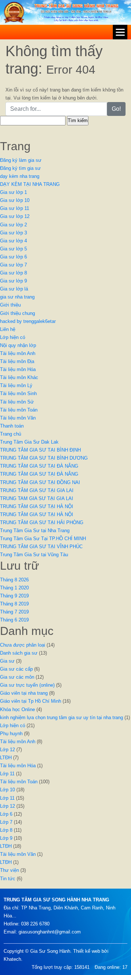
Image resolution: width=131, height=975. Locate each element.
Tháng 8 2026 (14, 579)
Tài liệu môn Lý (16, 385)
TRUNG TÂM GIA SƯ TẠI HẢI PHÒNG (41, 522)
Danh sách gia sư (18, 653)
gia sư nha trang (17, 297)
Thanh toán (12, 426)
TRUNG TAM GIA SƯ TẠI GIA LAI (36, 498)
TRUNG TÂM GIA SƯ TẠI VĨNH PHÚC (41, 546)
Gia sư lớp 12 (14, 216)
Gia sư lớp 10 (14, 200)
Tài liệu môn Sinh (18, 393)
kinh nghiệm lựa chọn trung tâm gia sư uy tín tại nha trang (61, 717)
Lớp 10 (7, 789)
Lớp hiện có (12, 337)
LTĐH (6, 757)
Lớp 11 (7, 773)
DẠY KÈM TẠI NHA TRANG (30, 184)
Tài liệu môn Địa (17, 361)
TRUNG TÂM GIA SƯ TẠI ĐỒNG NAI (40, 482)
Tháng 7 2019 (14, 612)
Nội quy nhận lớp (18, 345)
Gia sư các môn (17, 677)
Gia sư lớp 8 (13, 273)
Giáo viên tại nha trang (24, 693)
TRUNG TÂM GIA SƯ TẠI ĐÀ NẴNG (39, 466)
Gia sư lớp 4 (13, 240)
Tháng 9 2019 (14, 595)
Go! (116, 109)
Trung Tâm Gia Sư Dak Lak (29, 442)
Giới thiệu (10, 305)
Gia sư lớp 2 (13, 224)
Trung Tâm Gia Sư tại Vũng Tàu (34, 554)
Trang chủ (10, 434)
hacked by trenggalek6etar (28, 321)
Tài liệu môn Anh (17, 353)
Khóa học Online (17, 709)
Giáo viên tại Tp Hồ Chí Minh (30, 701)
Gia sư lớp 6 (13, 257)
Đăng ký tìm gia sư (20, 168)
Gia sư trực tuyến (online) (27, 685)
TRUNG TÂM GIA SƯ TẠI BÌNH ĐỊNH (40, 450)
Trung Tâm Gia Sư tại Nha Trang (35, 530)
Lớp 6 (6, 814)
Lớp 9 (6, 838)
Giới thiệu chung (17, 313)
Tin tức (7, 878)
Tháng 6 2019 (14, 620)
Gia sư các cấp (16, 669)
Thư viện (9, 870)
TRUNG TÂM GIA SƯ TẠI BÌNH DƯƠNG (44, 458)
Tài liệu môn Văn (18, 418)
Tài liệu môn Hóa (18, 369)
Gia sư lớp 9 (13, 281)
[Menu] (120, 32)
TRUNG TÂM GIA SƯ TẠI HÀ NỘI (36, 506)
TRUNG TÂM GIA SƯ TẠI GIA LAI (37, 490)
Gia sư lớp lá (14, 289)
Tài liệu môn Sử (17, 402)
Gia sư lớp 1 (13, 192)
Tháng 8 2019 (14, 604)
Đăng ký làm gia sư (20, 160)
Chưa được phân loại (22, 645)
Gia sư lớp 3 (13, 232)
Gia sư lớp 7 (13, 265)
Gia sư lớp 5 (13, 248)
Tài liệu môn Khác (19, 377)
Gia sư (7, 661)
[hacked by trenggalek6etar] (65, 12)
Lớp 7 (6, 822)
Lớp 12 (7, 749)
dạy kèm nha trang (19, 176)
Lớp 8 (6, 830)
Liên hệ (7, 329)
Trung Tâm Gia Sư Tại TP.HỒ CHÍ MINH (43, 538)
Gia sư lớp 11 (14, 208)
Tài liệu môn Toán (18, 410)
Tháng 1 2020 (14, 587)
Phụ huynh (11, 733)
